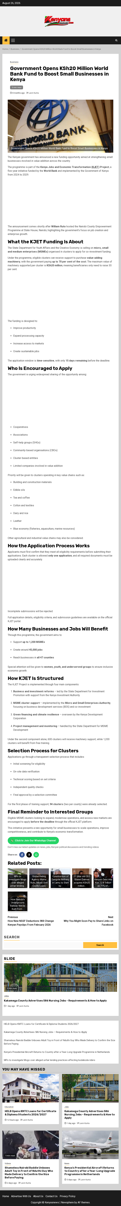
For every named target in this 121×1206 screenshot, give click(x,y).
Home (5, 1196)
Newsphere (67, 1202)
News (66, 1163)
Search (12, 937)
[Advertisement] (60, 201)
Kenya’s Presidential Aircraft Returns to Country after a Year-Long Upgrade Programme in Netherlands (57, 1052)
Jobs (6, 996)
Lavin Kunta (34, 93)
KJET (95, 167)
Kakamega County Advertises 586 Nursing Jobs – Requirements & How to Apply (55, 1000)
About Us (38, 1196)
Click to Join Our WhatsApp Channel (35, 840)
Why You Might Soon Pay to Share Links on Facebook (88, 921)
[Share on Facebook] (22, 854)
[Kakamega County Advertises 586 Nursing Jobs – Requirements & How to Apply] (60, 977)
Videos (8, 1163)
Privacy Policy (67, 1196)
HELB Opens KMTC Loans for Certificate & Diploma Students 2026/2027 (41, 1024)
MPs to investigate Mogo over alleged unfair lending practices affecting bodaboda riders (49, 1060)
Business (14, 62)
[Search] (116, 40)
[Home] (6, 40)
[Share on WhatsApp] (36, 854)
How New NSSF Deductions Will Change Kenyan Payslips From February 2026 (31, 921)
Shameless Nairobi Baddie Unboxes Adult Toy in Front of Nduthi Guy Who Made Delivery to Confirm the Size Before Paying (29, 1172)
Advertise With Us (21, 1196)
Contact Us (52, 1196)
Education (9, 1107)
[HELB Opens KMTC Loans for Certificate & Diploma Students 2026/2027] (30, 1088)
